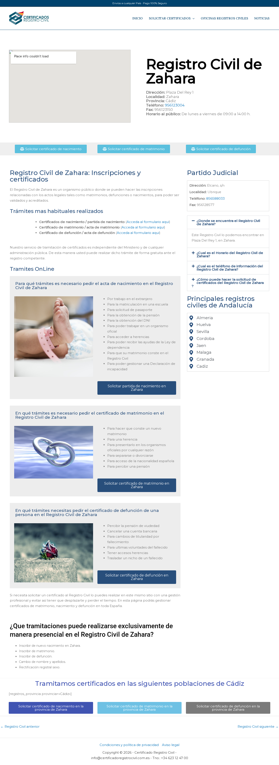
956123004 (175, 105)
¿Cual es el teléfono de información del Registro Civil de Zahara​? (230, 267)
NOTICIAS (261, 18)
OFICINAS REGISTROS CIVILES (224, 18)
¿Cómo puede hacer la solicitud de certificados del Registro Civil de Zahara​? (228, 282)
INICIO (137, 18)
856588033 (215, 198)
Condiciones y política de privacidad (129, 745)
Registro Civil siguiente (258, 726)
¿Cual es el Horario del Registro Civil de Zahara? (230, 254)
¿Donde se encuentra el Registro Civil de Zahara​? (228, 222)
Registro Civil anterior (19, 726)
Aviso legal (170, 745)
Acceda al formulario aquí (148, 222)
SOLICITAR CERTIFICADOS (170, 18)
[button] (228, 222)
